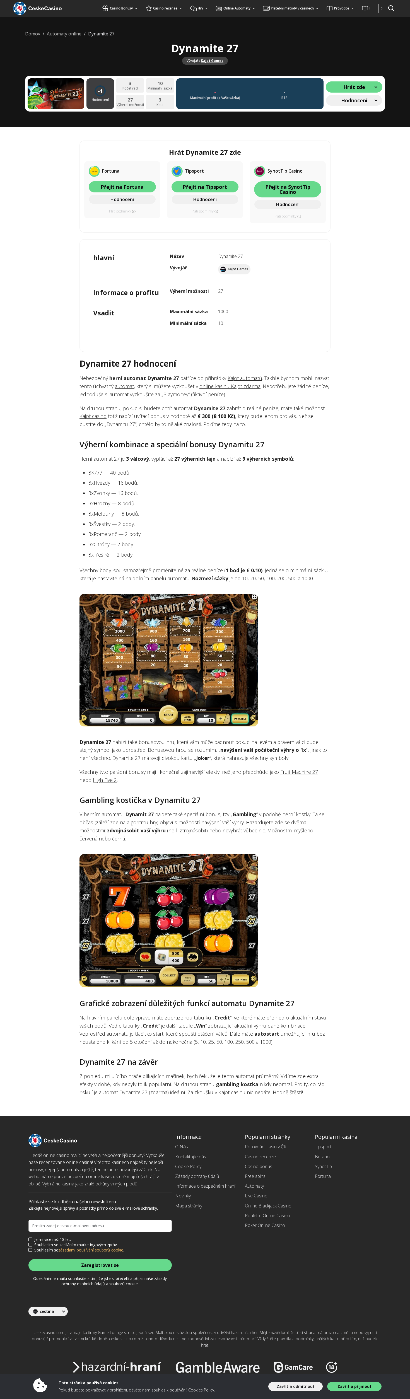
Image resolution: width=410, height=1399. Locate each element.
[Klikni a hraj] (205, 660)
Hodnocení (122, 199)
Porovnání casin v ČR (265, 1147)
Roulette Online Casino (267, 1215)
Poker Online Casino (265, 1225)
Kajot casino (93, 416)
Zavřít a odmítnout (296, 1386)
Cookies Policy (201, 1390)
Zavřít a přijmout (354, 1386)
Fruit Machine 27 (299, 772)
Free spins (255, 1176)
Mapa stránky (188, 1206)
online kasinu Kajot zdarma (230, 386)
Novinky (183, 1196)
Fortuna (323, 1176)
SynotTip (323, 1166)
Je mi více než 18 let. (52, 1239)
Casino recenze (260, 1157)
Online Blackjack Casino (268, 1206)
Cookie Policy (188, 1166)
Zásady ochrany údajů (197, 1176)
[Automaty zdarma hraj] (205, 920)
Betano (322, 1157)
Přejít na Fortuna (122, 186)
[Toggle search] (391, 8)
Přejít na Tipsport (205, 186)
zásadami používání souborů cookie (90, 1250)
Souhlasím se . (79, 1250)
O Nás (181, 1147)
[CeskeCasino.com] (44, 8)
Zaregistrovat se (100, 1265)
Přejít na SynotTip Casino (287, 189)
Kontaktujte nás (190, 1157)
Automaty (254, 1186)
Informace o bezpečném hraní (205, 1186)
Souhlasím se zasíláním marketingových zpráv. (76, 1245)
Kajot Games (212, 60)
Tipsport (323, 1147)
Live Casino (256, 1196)
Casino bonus (258, 1166)
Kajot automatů (245, 378)
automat (124, 386)
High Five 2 (105, 780)
